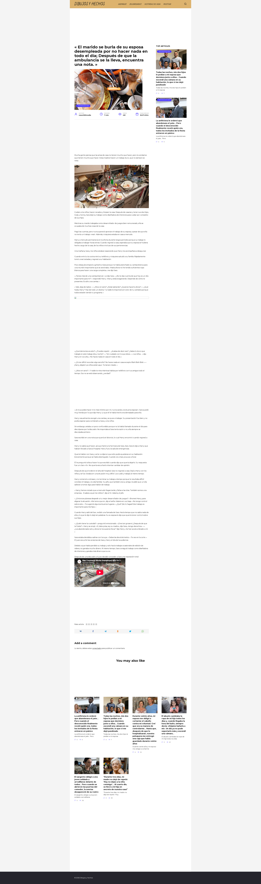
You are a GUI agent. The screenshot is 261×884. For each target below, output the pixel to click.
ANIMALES (122, 4)
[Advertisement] (130, 28)
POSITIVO (167, 4)
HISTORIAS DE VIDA (152, 4)
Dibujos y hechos (89, 4)
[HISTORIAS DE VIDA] (171, 68)
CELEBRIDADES (135, 4)
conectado (96, 648)
